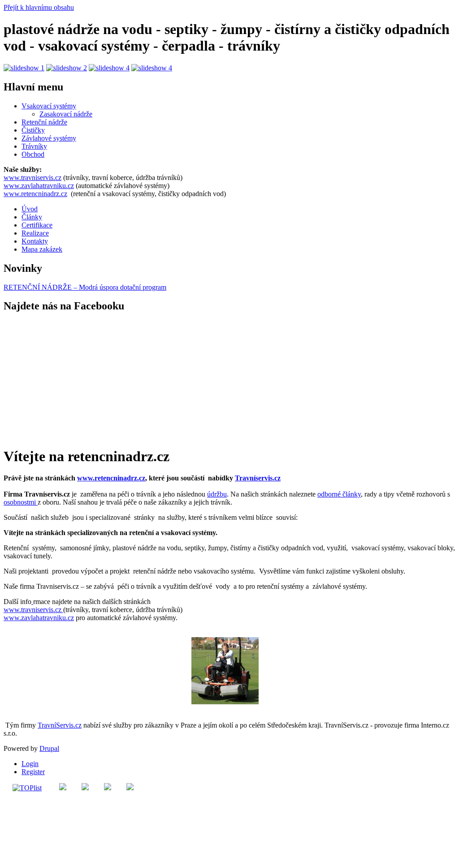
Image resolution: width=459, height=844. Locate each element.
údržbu (217, 494)
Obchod (33, 154)
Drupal (49, 748)
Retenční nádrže (44, 122)
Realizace (35, 233)
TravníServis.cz (60, 725)
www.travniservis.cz (32, 177)
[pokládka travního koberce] (32, 601)
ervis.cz (51, 609)
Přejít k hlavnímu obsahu (39, 7)
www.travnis (22, 609)
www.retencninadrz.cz (35, 193)
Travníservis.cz (258, 478)
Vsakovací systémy (49, 106)
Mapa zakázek (42, 249)
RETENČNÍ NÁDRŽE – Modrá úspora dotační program (85, 287)
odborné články (339, 494)
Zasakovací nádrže (65, 114)
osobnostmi (21, 502)
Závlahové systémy (49, 138)
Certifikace (37, 225)
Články (32, 217)
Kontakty (35, 241)
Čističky (33, 130)
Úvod (30, 209)
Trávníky (34, 146)
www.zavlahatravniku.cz (39, 185)
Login (30, 763)
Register (33, 771)
